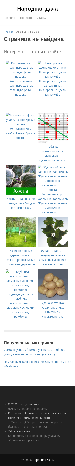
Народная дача (37, 8)
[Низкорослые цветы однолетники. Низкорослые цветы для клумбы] (53, 76)
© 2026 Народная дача (23, 404)
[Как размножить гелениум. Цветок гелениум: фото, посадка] (21, 76)
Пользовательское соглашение (45, 413)
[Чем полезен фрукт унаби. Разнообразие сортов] (21, 124)
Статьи (42, 18)
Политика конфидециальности (29, 418)
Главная (9, 18)
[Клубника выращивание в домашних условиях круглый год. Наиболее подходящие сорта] (21, 294)
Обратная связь (19, 431)
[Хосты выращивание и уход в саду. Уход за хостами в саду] (21, 194)
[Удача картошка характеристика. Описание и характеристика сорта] (53, 298)
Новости (26, 18)
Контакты (14, 413)
